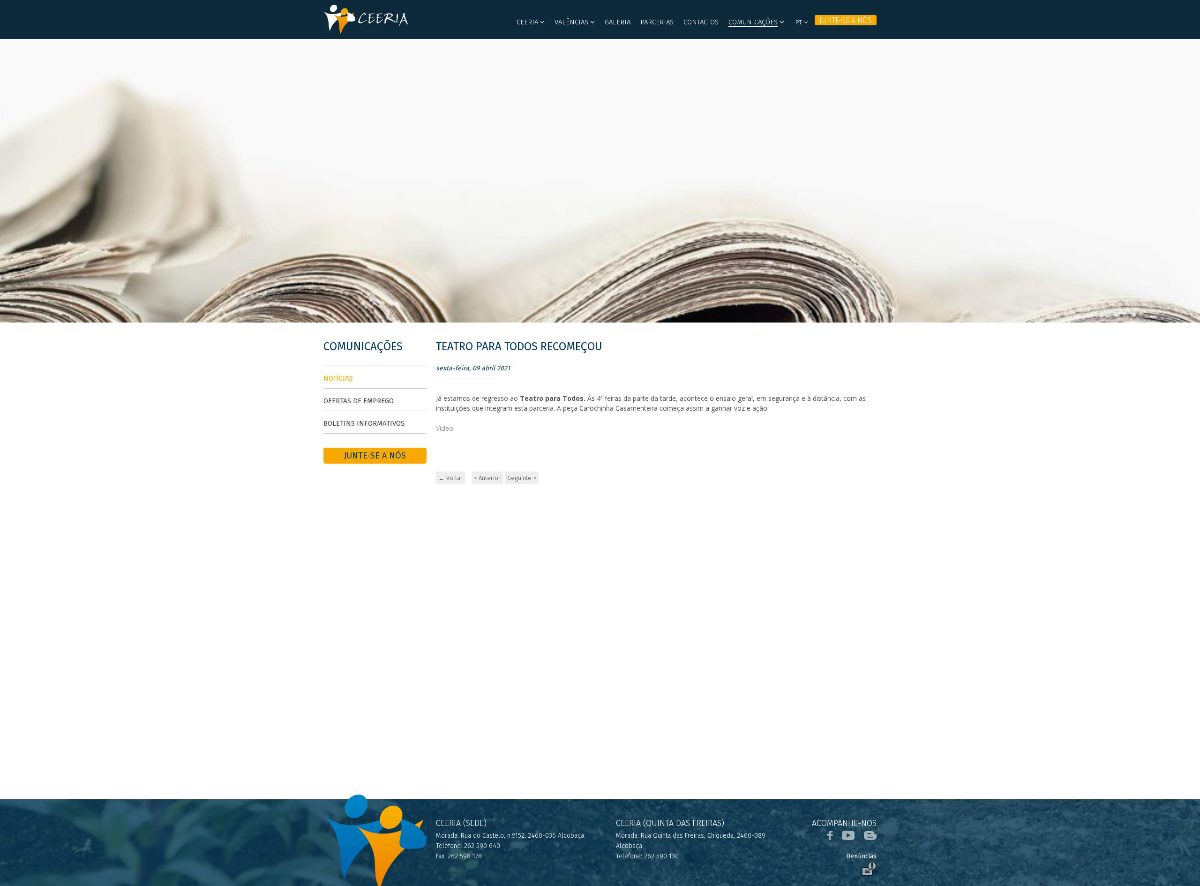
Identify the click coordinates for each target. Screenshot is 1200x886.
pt (799, 22)
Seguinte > (521, 477)
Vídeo (444, 428)
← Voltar (450, 477)
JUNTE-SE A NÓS (845, 20)
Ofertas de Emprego (358, 401)
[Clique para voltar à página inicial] (375, 19)
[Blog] (870, 835)
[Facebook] (829, 835)
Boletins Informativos (364, 423)
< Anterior (487, 477)
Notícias (338, 378)
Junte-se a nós (375, 456)
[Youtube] (848, 835)
